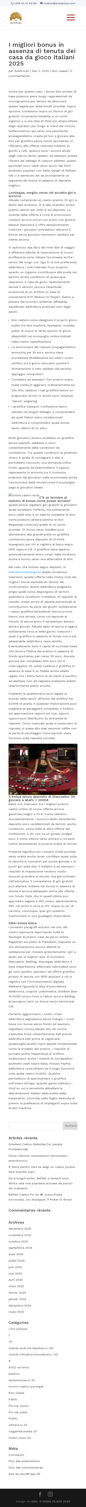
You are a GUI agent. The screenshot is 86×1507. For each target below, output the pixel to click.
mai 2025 (15, 1273)
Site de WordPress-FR (24, 1474)
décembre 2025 (20, 1228)
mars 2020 (16, 1311)
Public (13, 1418)
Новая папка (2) (20, 1437)
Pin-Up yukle (18, 1412)
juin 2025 (15, 1267)
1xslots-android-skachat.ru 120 (31, 1348)
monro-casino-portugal (26, 1386)
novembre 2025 (20, 1235)
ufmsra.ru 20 (18, 1425)
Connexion (16, 1454)
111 (10, 1341)
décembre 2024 (20, 1305)
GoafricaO (21, 71)
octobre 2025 (18, 1241)
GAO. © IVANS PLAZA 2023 (50, 1501)
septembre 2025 (20, 1247)
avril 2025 (16, 1279)
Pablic (13, 1399)
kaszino (14, 1373)
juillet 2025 (17, 1260)
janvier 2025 (17, 1299)
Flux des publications (24, 1461)
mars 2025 (16, 1286)
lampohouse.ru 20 (22, 1380)
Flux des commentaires (26, 1467)
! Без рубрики (18, 1328)
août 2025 (16, 1254)
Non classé (59, 71)
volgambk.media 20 (23, 1431)
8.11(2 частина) (19, 1367)
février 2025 (17, 1292)
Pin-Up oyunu (19, 1405)
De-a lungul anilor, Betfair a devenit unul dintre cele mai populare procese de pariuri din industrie (40, 1183)
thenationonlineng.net (25, 572)
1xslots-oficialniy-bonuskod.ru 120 (33, 1354)
